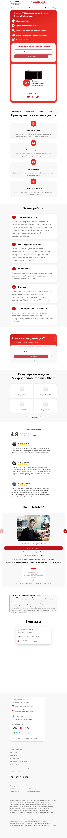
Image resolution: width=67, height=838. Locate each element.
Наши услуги (14, 765)
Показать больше (33, 417)
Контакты (13, 752)
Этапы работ (30, 111)
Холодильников (32, 783)
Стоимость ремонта (17, 746)
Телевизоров (14, 783)
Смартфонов (14, 791)
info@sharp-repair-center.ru (24, 706)
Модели (41, 111)
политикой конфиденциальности (46, 59)
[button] (65, 531)
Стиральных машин (33, 791)
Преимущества (16, 111)
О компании (14, 758)
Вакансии (13, 755)
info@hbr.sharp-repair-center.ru (30, 636)
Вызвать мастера (34, 548)
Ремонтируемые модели (18, 761)
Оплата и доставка (16, 749)
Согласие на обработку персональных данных (26, 768)
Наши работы (53, 111)
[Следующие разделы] (55, 111)
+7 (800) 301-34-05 (37, 2)
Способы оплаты (16, 771)
